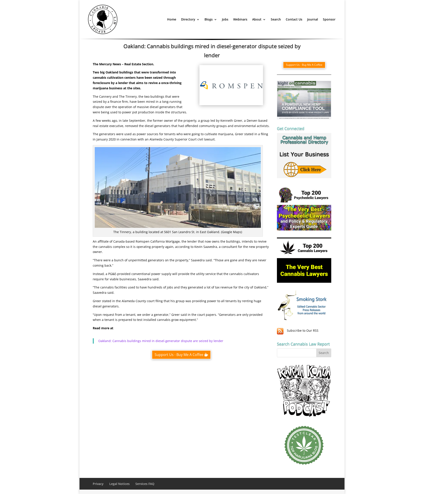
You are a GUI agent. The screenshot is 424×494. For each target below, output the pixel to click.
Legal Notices (119, 484)
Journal (312, 19)
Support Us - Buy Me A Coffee (179, 354)
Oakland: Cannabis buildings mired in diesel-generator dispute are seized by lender (160, 341)
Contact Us (294, 19)
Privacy (98, 484)
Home (171, 19)
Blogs (208, 19)
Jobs (225, 19)
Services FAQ (144, 484)
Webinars (240, 19)
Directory (188, 19)
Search (276, 19)
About (256, 19)
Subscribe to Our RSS (302, 330)
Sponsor (329, 19)
